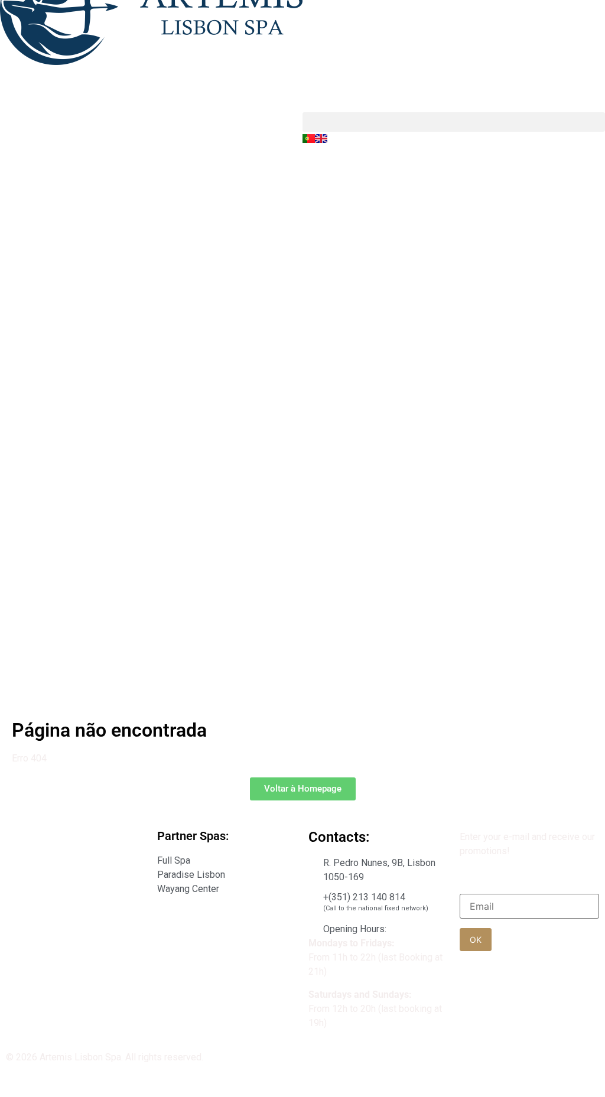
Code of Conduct (40, 871)
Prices (19, 897)
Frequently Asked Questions (64, 932)
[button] (453, 122)
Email (476, 883)
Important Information (50, 836)
